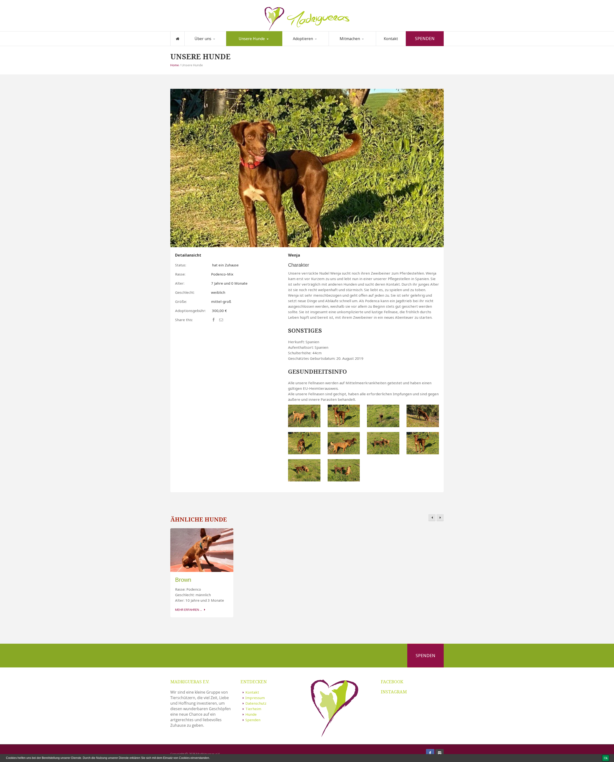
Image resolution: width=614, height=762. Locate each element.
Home (174, 65)
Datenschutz (255, 703)
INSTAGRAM (394, 692)
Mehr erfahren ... (188, 609)
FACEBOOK (392, 681)
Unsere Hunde (252, 38)
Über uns (203, 38)
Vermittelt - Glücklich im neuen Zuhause (252, 44)
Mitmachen (350, 38)
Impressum (255, 697)
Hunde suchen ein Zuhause (248, 45)
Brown (183, 579)
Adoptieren (303, 38)
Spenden (425, 38)
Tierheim (253, 708)
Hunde (251, 714)
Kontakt (391, 38)
